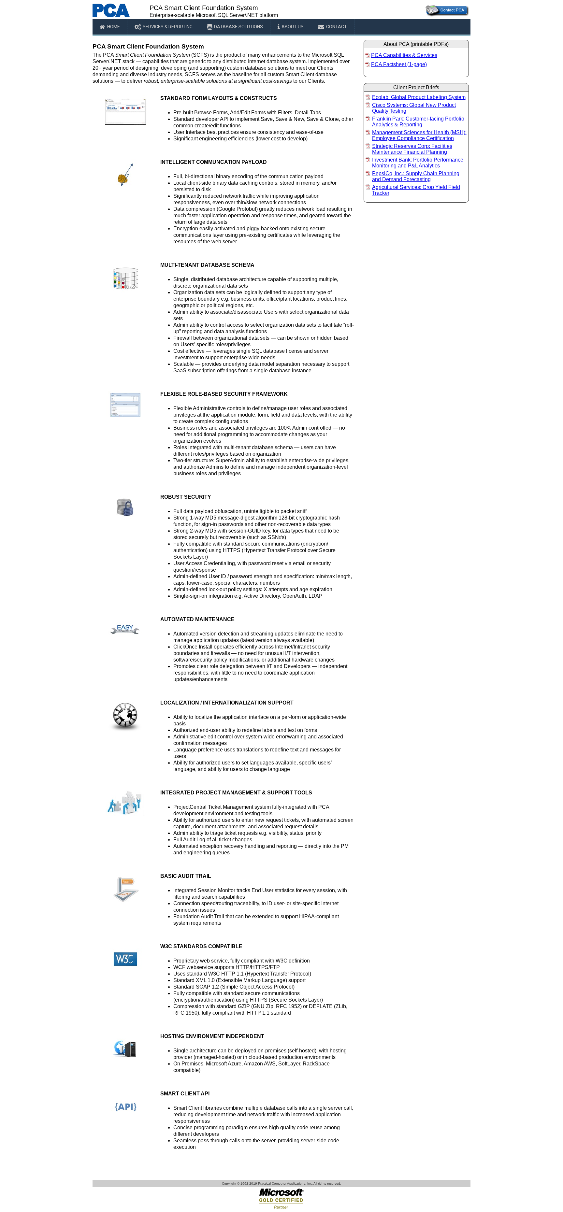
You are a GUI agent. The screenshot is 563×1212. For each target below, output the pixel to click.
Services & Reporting (168, 26)
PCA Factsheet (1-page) (399, 64)
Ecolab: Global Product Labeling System (419, 97)
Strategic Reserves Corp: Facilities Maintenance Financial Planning (412, 149)
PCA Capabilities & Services (404, 55)
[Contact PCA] (447, 15)
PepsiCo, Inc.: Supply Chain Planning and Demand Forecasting (415, 176)
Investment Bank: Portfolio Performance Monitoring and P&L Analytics (417, 162)
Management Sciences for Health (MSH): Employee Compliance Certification (419, 135)
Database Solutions (238, 26)
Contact (336, 26)
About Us (293, 26)
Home (113, 26)
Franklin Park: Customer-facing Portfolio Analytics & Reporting (418, 121)
